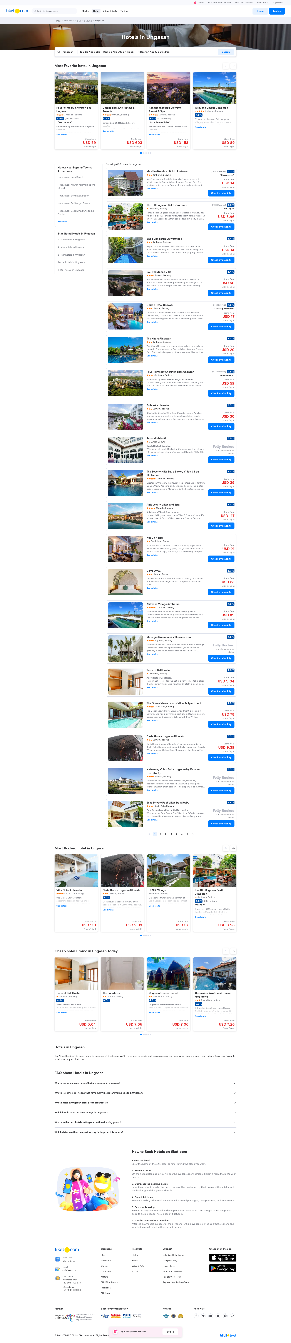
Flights (135, 1255)
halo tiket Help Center (173, 1255)
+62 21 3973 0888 (71, 1290)
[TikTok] (232, 1315)
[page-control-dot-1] (141, 153)
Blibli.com (105, 1293)
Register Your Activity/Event (176, 1282)
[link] (260, 11)
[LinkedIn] (210, 1315)
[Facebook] (196, 1315)
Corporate (106, 1271)
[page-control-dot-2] (143, 153)
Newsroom (106, 1260)
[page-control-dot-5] (148, 153)
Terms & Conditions (172, 1271)
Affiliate (104, 1277)
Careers (105, 1266)
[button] (226, 66)
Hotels (135, 1260)
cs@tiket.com (69, 1270)
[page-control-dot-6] (150, 153)
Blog (103, 1255)
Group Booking (170, 1260)
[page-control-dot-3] (145, 153)
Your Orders (262, 2)
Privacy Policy (169, 1266)
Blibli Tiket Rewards (243, 2)
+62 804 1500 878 (71, 1282)
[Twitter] (203, 1315)
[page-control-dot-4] (146, 153)
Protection (106, 1287)
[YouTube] (218, 1315)
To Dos (135, 1271)
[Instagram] (225, 1315)
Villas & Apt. (138, 1266)
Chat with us (68, 1261)
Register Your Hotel (172, 1277)
